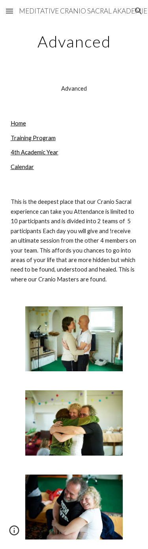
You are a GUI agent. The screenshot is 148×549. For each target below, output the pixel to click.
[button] (9, 11)
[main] (74, 41)
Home (18, 123)
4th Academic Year (34, 152)
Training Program (33, 138)
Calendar (22, 166)
